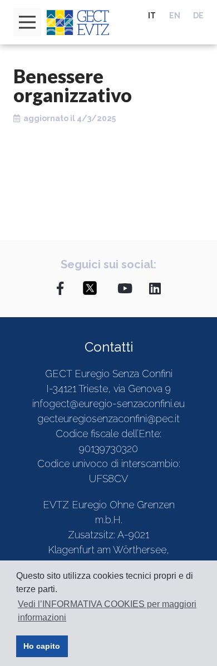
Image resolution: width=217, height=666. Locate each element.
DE (198, 15)
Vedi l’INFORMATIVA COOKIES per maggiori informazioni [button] (107, 610)
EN (174, 15)
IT (152, 15)
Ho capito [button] (41, 646)
